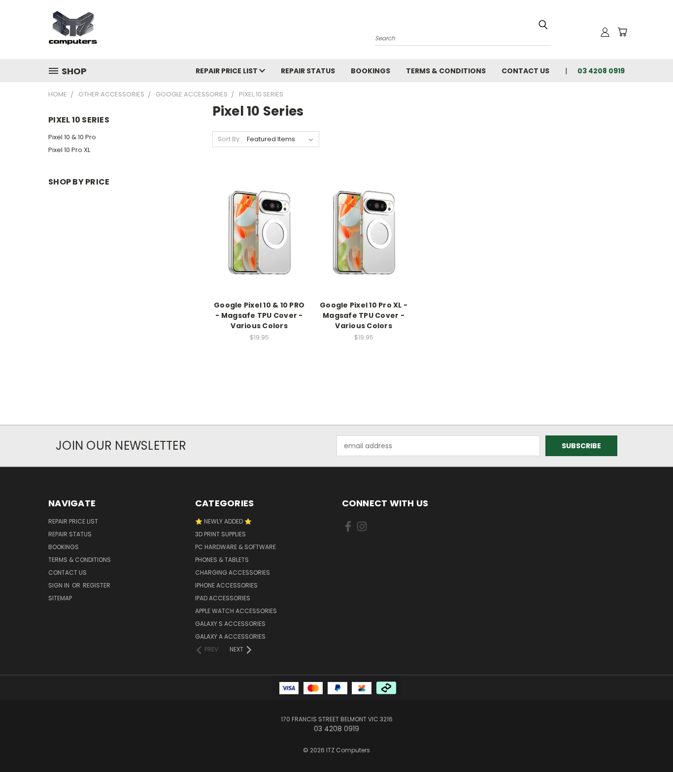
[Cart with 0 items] (622, 32)
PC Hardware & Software (235, 547)
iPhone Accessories (226, 585)
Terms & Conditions (446, 71)
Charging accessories (232, 572)
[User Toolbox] (605, 32)
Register (96, 585)
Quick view (259, 213)
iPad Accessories (222, 598)
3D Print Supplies (220, 534)
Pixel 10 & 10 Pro (72, 137)
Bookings (370, 71)
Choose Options (259, 250)
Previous (647, 741)
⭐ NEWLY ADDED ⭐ (223, 521)
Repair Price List (227, 71)
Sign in (59, 585)
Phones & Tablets (222, 560)
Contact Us (525, 71)
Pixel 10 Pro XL (69, 149)
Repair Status (308, 71)
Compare (255, 232)
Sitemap (60, 598)
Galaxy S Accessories (230, 623)
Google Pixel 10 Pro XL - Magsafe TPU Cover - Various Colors (363, 315)
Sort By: (229, 139)
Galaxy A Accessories (230, 636)
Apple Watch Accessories (236, 611)
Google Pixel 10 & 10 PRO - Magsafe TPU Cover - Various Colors (259, 315)
